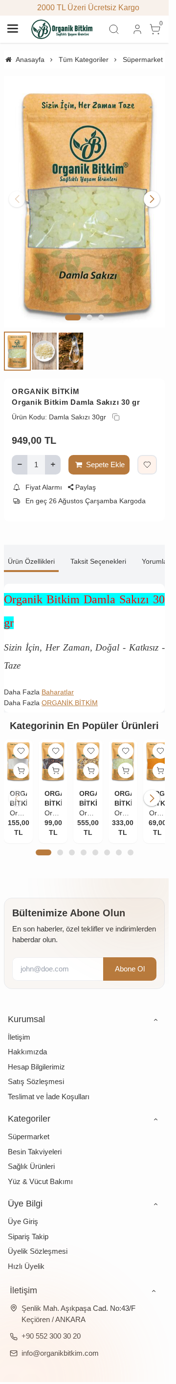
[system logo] (62, 29)
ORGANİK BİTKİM (46, 380)
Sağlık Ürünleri (31, 1153)
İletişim (19, 1024)
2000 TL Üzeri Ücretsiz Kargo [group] (84, 7)
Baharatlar (58, 681)
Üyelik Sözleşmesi (37, 1238)
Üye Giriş (23, 1208)
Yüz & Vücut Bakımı (40, 1168)
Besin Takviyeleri (35, 1138)
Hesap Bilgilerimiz (36, 1053)
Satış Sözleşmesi (36, 1068)
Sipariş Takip (28, 1223)
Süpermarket (28, 1123)
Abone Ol (130, 955)
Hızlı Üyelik (26, 1253)
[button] (73, 307)
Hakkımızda (27, 1038)
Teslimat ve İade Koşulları (48, 1083)
